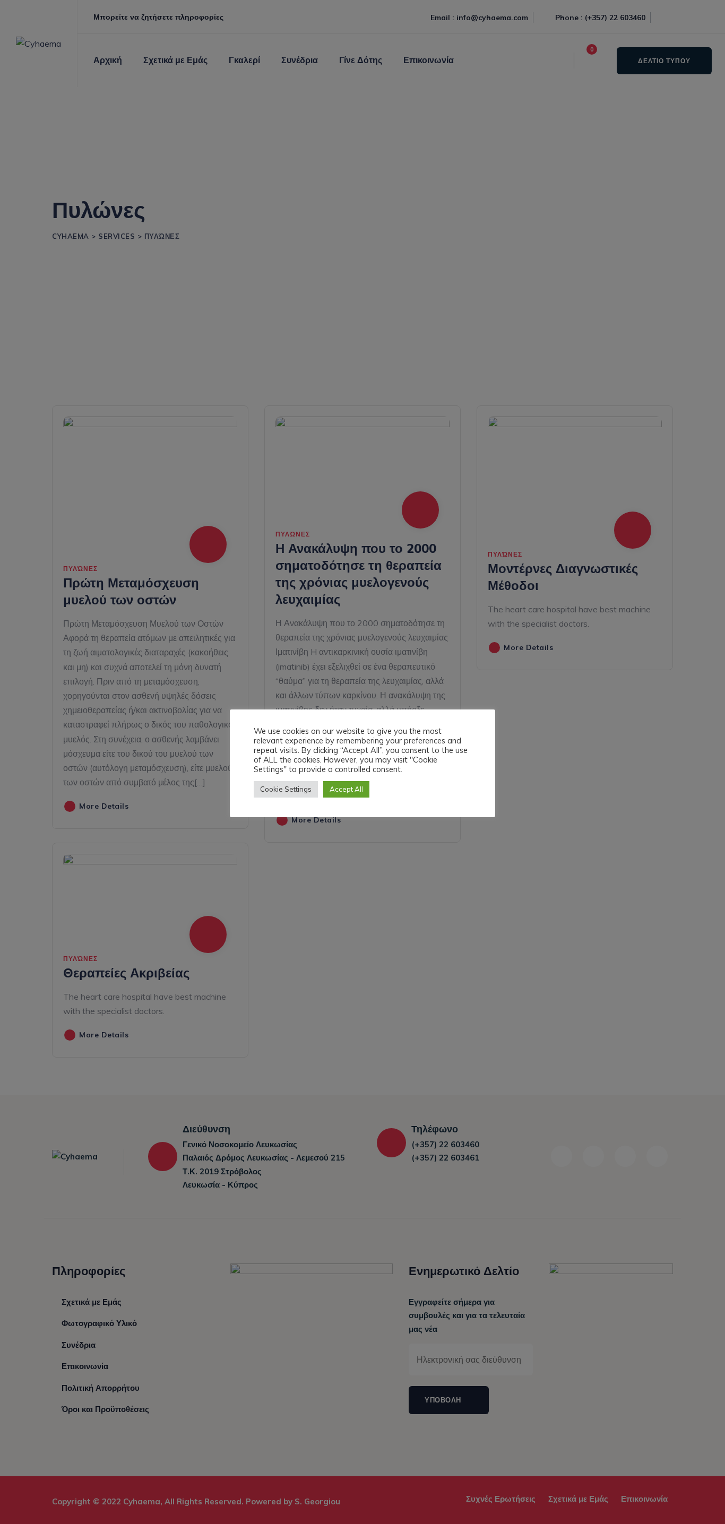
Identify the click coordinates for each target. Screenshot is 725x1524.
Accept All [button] (346, 789)
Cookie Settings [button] (286, 789)
